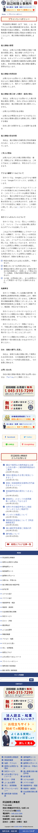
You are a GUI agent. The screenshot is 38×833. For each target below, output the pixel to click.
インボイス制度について (16, 515)
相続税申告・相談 (8, 603)
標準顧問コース (7, 566)
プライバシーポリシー (10, 661)
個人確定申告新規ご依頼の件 (18, 528)
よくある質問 (7, 630)
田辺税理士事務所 (8, 557)
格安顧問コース (7, 571)
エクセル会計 (7, 594)
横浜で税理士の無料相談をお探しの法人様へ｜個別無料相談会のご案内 (20, 467)
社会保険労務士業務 (9, 612)
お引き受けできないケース (11, 657)
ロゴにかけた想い (8, 643)
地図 (18, 811)
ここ (18, 207)
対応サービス (7, 616)
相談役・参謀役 (7, 607)
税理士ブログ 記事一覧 (20, 544)
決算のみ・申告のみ (9, 580)
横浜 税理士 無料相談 (9, 670)
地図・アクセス (10, 763)
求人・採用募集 (7, 648)
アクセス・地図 (7, 639)
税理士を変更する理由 (10, 562)
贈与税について (13, 534)
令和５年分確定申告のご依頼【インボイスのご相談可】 (18, 508)
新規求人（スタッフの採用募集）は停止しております (18, 500)
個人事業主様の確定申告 (10, 585)
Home (4, 14)
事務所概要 (6, 634)
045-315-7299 (16, 813)
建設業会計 (6, 625)
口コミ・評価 (7, 621)
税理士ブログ (7, 652)
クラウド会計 (7, 598)
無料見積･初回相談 (9, 666)
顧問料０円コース (8, 575)
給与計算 (5, 589)
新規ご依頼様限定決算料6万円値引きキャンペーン (20, 484)
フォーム (9, 377)
